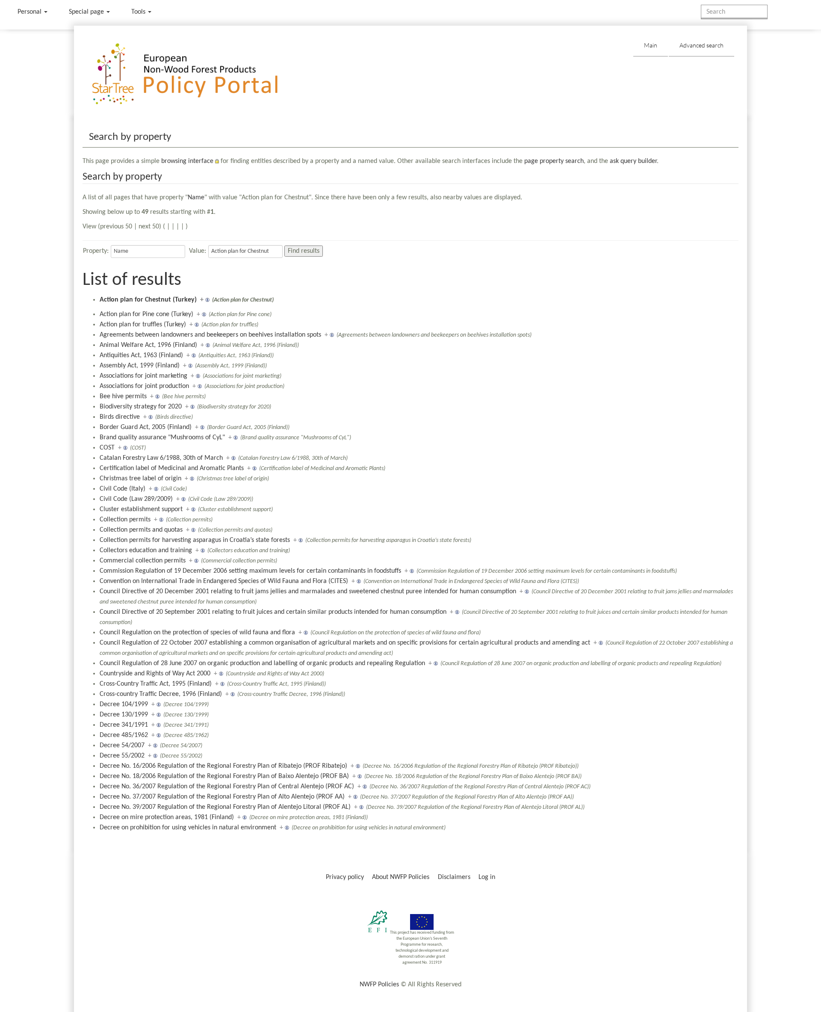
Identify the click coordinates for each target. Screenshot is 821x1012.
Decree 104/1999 (124, 704)
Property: (96, 251)
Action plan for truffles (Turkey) (143, 324)
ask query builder (633, 161)
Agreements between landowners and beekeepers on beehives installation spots (210, 334)
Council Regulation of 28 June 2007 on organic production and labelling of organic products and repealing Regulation (262, 663)
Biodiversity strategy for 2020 (141, 406)
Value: (197, 251)
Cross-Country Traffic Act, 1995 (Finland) (156, 684)
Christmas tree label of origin (140, 478)
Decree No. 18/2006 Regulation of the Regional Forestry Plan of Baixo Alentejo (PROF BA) (224, 776)
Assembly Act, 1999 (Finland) (140, 365)
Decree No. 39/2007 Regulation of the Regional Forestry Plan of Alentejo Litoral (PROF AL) (225, 807)
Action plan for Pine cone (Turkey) (146, 314)
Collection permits (125, 519)
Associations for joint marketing (143, 376)
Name (196, 197)
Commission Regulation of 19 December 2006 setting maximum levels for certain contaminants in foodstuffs (250, 571)
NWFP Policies (379, 984)
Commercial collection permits (143, 560)
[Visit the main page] (197, 74)
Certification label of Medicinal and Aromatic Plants (172, 468)
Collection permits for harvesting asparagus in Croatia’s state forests (195, 540)
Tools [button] (139, 12)
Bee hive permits (123, 396)
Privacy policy (345, 877)
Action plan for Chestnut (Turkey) (148, 299)
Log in (486, 877)
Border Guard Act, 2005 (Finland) (146, 427)
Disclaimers (454, 877)
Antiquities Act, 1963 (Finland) (141, 355)
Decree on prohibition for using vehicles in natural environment (188, 827)
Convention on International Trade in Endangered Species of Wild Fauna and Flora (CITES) (224, 581)
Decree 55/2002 (122, 755)
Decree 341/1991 (124, 725)
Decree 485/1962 (124, 735)
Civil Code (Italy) (122, 488)
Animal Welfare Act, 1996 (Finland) (148, 345)
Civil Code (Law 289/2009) (136, 499)
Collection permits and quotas (141, 530)
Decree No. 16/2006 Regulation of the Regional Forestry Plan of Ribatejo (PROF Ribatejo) (223, 766)
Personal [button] (30, 12)
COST (107, 447)
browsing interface (187, 161)
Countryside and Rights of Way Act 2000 (155, 673)
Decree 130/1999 (124, 714)
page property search (554, 161)
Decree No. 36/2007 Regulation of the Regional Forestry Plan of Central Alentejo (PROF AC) (227, 786)
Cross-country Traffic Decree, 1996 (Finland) (161, 694)
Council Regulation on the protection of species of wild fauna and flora (197, 632)
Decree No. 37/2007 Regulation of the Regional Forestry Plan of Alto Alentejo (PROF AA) (222, 796)
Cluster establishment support (141, 509)
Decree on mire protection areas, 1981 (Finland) (167, 817)
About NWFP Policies (400, 877)
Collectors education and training (146, 550)
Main (650, 45)
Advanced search (701, 45)
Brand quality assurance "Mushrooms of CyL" (162, 437)
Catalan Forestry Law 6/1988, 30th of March (161, 458)
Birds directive (120, 417)
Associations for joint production (144, 386)
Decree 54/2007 (122, 745)
